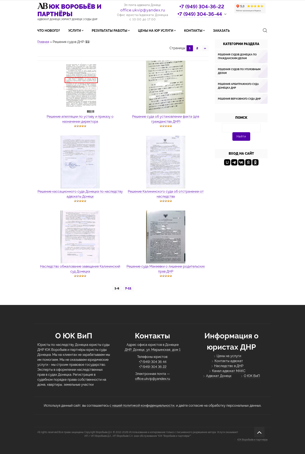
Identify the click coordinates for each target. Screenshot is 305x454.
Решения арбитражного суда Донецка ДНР (238, 86)
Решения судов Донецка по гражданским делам (237, 56)
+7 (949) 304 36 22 (152, 367)
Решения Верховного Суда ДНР (239, 98)
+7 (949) (201, 7)
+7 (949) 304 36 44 (152, 362)
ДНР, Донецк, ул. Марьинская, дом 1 (153, 350)
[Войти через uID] (227, 162)
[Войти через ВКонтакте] (241, 162)
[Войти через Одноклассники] (255, 162)
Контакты (152, 335)
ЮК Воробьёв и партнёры (252, 439)
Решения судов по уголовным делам (239, 71)
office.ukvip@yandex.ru (142, 10)
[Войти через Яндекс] (248, 162)
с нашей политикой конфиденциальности (142, 405)
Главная (43, 42)
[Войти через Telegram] (234, 162)
